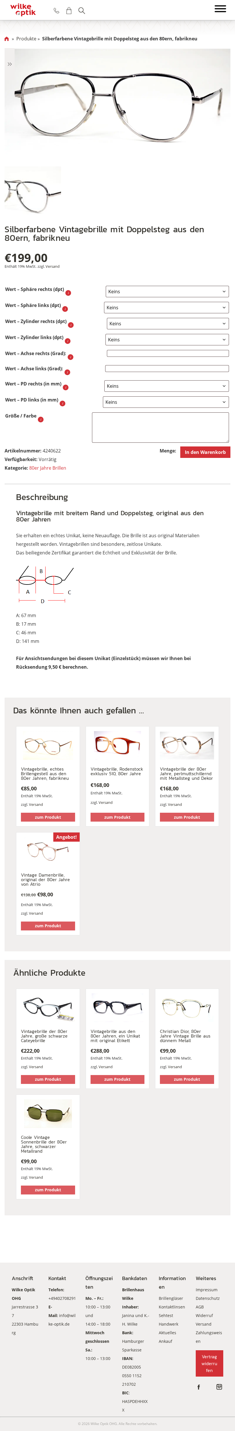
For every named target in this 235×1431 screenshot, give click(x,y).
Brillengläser (171, 1298)
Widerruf (204, 1315)
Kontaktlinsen (172, 1307)
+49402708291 (62, 1298)
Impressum (207, 1289)
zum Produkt (48, 817)
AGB (200, 1307)
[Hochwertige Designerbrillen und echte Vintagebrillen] (23, 10)
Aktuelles (167, 1332)
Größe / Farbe (20, 416)
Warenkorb (69, 10)
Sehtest (166, 1315)
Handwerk (168, 1324)
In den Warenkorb (205, 452)
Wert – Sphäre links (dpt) (33, 305)
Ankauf (165, 1341)
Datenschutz (208, 1298)
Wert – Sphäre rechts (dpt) (34, 289)
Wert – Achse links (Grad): (34, 368)
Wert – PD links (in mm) (31, 400)
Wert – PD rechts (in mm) (33, 384)
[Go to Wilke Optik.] (7, 38)
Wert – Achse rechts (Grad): (35, 353)
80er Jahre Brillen (47, 468)
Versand (53, 266)
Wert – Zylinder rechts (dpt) (35, 321)
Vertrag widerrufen (209, 1363)
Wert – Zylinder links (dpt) (34, 337)
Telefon (56, 10)
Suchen (81, 10)
